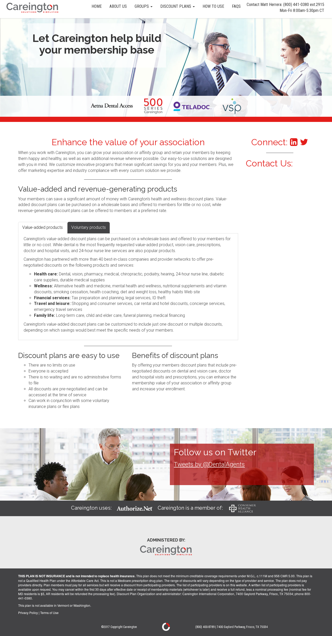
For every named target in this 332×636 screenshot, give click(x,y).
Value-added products (42, 227)
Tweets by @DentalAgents (209, 464)
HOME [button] (97, 6)
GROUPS (142, 6)
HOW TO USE (213, 6)
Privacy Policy (28, 612)
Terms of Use (49, 612)
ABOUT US (118, 6)
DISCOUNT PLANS (176, 6)
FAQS (236, 6)
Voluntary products (88, 227)
